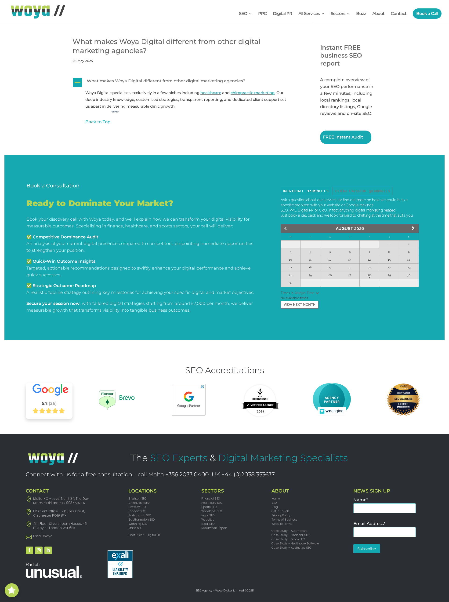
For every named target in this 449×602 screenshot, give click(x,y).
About (378, 14)
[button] (184, 82)
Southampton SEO (142, 520)
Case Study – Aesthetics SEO (291, 548)
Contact (398, 14)
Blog (275, 507)
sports (165, 226)
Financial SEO (210, 498)
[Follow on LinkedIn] (48, 550)
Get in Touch (280, 511)
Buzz (361, 14)
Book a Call (427, 13)
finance (115, 226)
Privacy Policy (281, 515)
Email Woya (43, 536)
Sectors (338, 14)
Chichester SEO (139, 503)
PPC (262, 14)
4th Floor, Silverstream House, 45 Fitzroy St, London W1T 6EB (60, 525)
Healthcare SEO (211, 503)
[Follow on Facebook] (29, 550)
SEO (243, 14)
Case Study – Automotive (289, 531)
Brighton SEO (138, 498)
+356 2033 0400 (187, 474)
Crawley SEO (137, 507)
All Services (309, 14)
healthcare (210, 93)
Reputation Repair (214, 528)
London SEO (137, 511)
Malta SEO (135, 528)
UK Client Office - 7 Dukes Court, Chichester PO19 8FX (59, 513)
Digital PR (282, 14)
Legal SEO (208, 515)
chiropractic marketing (253, 93)
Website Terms (282, 524)
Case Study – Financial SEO (291, 535)
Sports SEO (209, 507)
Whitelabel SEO (211, 511)
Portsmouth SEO (140, 515)
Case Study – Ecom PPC (288, 539)
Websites (207, 520)
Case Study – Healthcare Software (295, 543)
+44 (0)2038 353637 (248, 474)
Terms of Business (284, 520)
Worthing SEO (138, 524)
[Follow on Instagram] (39, 550)
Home (276, 498)
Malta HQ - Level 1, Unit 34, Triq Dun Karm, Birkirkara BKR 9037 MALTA (61, 500)
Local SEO (208, 524)
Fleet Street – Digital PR (144, 535)
